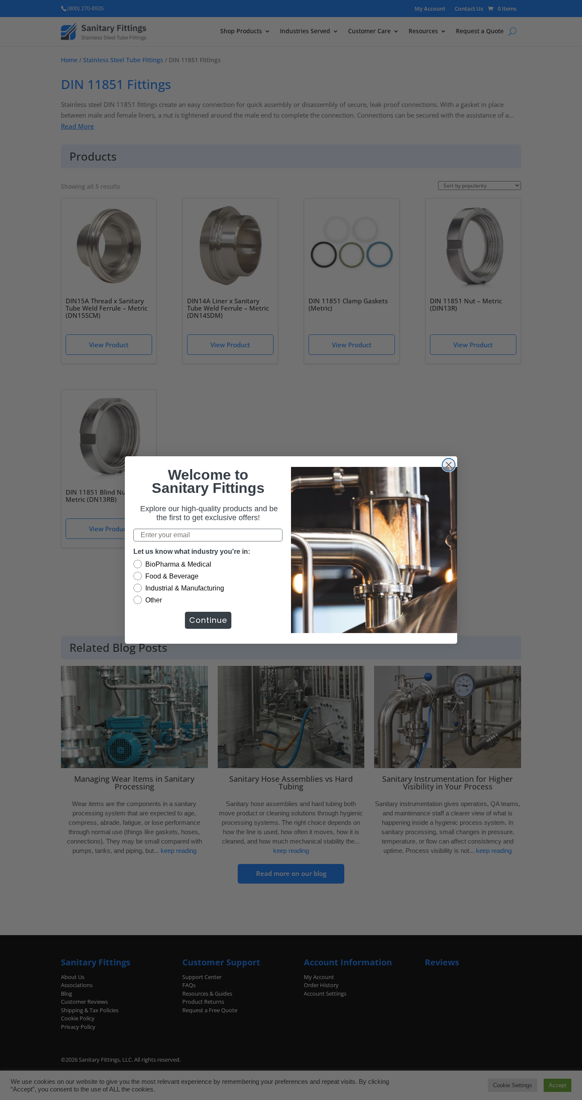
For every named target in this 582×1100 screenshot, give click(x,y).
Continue (208, 620)
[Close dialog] (448, 464)
